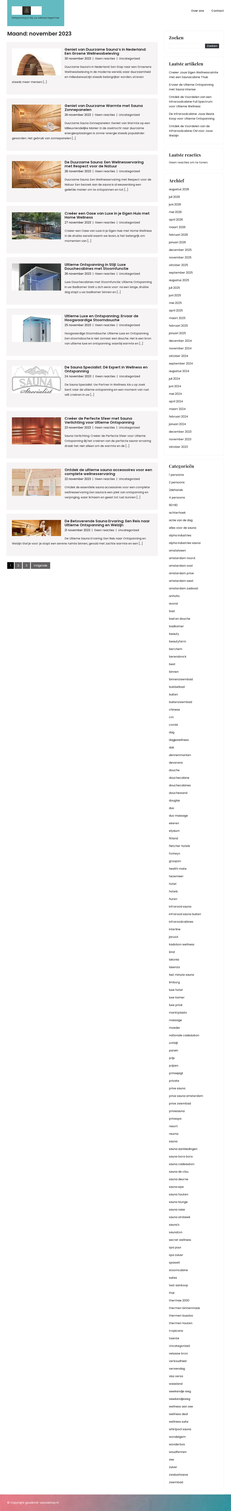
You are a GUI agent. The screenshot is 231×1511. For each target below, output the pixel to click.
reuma (173, 1134)
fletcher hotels (179, 846)
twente (174, 1338)
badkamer (176, 626)
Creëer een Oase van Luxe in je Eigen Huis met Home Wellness (107, 215)
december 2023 (180, 432)
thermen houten (180, 1323)
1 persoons (176, 475)
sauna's (174, 1225)
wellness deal (178, 1414)
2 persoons (177, 482)
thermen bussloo (181, 1316)
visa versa (176, 1376)
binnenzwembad (181, 679)
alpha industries (180, 535)
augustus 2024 (179, 371)
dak (171, 747)
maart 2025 (177, 318)
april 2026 (176, 220)
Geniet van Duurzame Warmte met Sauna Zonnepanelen (104, 107)
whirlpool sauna (180, 1429)
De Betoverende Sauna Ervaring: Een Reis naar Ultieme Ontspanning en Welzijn (107, 523)
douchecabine (179, 778)
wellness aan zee (181, 1406)
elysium (174, 831)
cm (171, 717)
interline (174, 929)
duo (171, 808)
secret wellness (180, 1240)
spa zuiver (176, 1255)
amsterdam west (181, 581)
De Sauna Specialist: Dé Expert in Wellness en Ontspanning (106, 369)
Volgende (40, 565)
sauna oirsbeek (179, 1217)
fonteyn (174, 853)
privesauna (177, 1111)
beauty (174, 634)
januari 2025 (177, 333)
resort (173, 1126)
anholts (174, 596)
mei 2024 (175, 394)
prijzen (173, 1066)
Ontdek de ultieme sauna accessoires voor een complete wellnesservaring (108, 471)
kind (172, 952)
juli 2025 (174, 288)
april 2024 (176, 401)
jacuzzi (173, 937)
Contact (217, 11)
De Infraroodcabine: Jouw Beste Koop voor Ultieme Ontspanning (191, 116)
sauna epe (176, 1187)
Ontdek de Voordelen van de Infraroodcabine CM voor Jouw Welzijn (191, 131)
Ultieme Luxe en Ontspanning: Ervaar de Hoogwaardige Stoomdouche (101, 317)
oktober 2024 (178, 356)
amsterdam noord (182, 558)
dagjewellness (179, 740)
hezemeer (176, 876)
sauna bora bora (181, 1156)
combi (173, 725)
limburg (174, 982)
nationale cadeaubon (184, 1035)
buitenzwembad (180, 702)
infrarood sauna (180, 906)
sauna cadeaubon (181, 1164)
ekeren (174, 823)
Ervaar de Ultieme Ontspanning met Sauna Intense (191, 87)
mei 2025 (175, 303)
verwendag (177, 1369)
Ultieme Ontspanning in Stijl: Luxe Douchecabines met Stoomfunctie (96, 266)
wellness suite (178, 1422)
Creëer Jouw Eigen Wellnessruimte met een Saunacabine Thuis (193, 74)
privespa (175, 1119)
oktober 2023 (178, 447)
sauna (173, 1141)
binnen (174, 672)
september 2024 (181, 363)
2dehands (176, 490)
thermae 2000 (179, 1300)
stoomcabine (178, 1270)
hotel (172, 884)
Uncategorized (129, 58)
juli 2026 (174, 197)
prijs (172, 1058)
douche (174, 770)
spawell (174, 1262)
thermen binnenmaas (184, 1308)
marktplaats (178, 1013)
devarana (176, 763)
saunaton (175, 1232)
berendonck (177, 657)
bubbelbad (177, 687)
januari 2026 (177, 242)
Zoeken (176, 37)
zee (171, 1459)
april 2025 (176, 310)
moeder (174, 1028)
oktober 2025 (178, 265)
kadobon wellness (181, 944)
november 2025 (180, 257)
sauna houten (178, 1194)
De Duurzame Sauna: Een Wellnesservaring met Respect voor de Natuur (104, 164)
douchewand (178, 793)
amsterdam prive (181, 573)
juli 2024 (174, 379)
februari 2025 (178, 326)
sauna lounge (178, 1202)
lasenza (174, 967)
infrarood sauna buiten (185, 914)
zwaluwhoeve (178, 1475)
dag (171, 732)
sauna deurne (178, 1179)
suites (173, 1278)
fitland (173, 838)
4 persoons (177, 497)
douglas (174, 800)
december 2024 (180, 341)
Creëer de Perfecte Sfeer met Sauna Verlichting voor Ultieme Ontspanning (99, 420)
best (172, 664)
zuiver (173, 1467)
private (174, 1081)
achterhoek (177, 513)
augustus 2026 (179, 189)
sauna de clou (178, 1172)
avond (173, 603)
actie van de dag (181, 520)
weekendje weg (180, 1391)
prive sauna (177, 1088)
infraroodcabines (181, 922)
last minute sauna (181, 975)
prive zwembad (180, 1103)
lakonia (174, 959)
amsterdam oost (181, 566)
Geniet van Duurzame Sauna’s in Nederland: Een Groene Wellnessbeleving (105, 51)
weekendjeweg (179, 1399)
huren (173, 899)
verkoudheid (177, 1361)
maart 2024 (177, 409)
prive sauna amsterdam (186, 1096)
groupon (175, 861)
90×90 (173, 505)
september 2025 (181, 273)
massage (175, 1020)
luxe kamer (177, 997)
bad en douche (179, 619)
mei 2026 (175, 212)
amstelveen (177, 550)
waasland (175, 1384)
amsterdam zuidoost (183, 588)
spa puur (175, 1247)
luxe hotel (176, 990)
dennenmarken (180, 755)
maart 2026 (177, 227)
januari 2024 (177, 424)
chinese (174, 710)
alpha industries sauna (185, 543)
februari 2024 (178, 416)
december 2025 (180, 250)
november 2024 (180, 348)
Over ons (197, 11)
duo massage (178, 816)
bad (172, 611)
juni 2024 (175, 386)
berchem (175, 649)
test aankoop (178, 1285)
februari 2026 (178, 235)
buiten (173, 694)
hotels (173, 891)
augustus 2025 (179, 280)
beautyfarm (177, 641)
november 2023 (180, 439)
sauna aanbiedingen (183, 1149)
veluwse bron (178, 1353)
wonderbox (177, 1444)
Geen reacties (105, 58)
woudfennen (178, 1452)
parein (173, 1050)
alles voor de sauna (182, 528)
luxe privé (175, 1005)
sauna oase (177, 1209)
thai (171, 1293)
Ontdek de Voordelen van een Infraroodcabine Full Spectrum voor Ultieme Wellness (190, 101)
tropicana (176, 1331)
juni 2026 (175, 204)
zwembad (176, 1482)
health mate (178, 869)
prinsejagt (176, 1073)
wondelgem (177, 1437)
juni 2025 (175, 295)
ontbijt (173, 1043)
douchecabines (180, 785)
